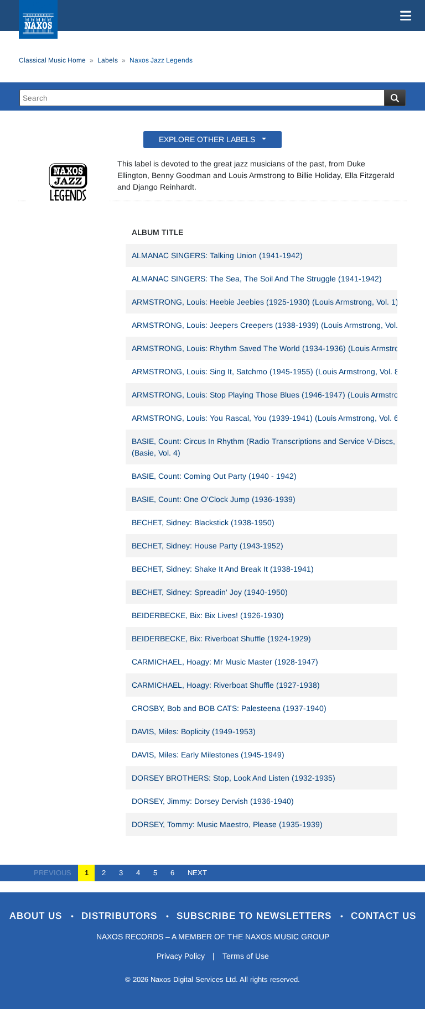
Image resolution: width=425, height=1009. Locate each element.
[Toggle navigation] (403, 15)
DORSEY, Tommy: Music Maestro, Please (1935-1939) (227, 824)
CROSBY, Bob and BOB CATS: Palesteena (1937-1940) (229, 708)
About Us (37, 916)
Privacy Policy (181, 956)
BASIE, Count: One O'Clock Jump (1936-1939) (214, 499)
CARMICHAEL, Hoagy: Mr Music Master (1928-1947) (225, 661)
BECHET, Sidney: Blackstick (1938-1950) (203, 522)
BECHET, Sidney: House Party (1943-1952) (207, 545)
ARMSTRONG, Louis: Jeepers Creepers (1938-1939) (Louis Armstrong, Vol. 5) (269, 325)
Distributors (120, 916)
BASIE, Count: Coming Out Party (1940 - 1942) (214, 476)
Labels (107, 60)
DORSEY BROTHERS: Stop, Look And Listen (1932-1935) (233, 777)
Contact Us (383, 916)
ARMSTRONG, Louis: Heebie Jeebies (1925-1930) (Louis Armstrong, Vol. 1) (265, 301)
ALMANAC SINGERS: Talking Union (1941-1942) (217, 255)
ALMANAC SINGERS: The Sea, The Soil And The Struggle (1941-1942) (257, 278)
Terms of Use (245, 956)
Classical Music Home (52, 60)
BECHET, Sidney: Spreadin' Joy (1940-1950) (210, 592)
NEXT (194, 873)
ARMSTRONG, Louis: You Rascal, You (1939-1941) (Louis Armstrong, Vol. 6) (266, 418)
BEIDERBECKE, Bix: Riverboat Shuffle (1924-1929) (221, 638)
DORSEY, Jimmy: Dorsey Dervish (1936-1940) (213, 801)
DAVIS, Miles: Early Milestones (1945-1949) (208, 754)
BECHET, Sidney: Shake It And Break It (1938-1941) (223, 568)
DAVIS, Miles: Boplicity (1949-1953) (194, 731)
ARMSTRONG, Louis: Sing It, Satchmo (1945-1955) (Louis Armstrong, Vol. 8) (267, 371)
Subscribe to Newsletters (256, 916)
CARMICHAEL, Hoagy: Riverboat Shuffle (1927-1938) (226, 685)
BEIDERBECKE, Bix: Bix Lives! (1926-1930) (208, 615)
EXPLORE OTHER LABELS (209, 139)
